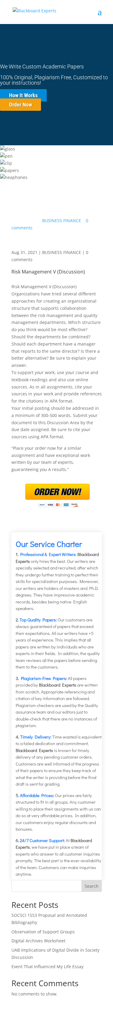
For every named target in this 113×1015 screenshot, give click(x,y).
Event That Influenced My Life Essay (47, 966)
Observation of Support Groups (43, 932)
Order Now (20, 104)
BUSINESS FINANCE (61, 220)
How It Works (23, 95)
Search (92, 886)
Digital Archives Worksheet (38, 941)
